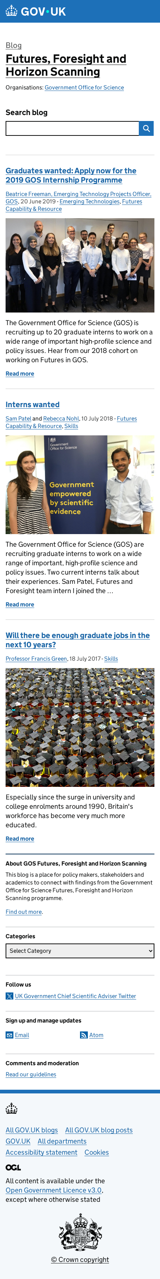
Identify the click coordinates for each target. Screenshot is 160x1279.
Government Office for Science (84, 87)
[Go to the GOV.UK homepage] (36, 11)
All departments (62, 1141)
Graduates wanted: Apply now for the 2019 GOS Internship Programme (71, 175)
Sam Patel (18, 418)
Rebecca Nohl (61, 418)
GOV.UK (18, 1141)
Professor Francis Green (36, 658)
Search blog (27, 112)
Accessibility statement (41, 1152)
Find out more (24, 911)
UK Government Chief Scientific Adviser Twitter (75, 996)
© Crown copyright (80, 1259)
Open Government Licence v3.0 (54, 1190)
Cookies (96, 1152)
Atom (96, 1034)
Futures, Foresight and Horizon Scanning (66, 65)
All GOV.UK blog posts (99, 1130)
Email (22, 1034)
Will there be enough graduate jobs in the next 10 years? (78, 640)
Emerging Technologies (89, 201)
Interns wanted (33, 404)
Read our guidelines (31, 1074)
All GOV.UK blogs (32, 1130)
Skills (71, 425)
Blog (14, 45)
